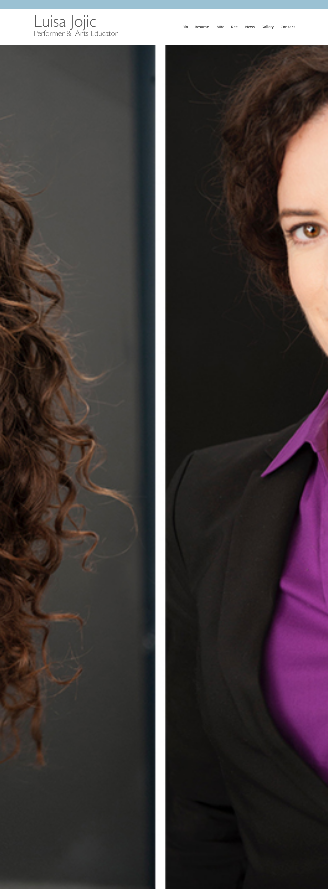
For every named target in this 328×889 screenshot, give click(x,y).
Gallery (267, 27)
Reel (235, 27)
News (250, 27)
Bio (185, 27)
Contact (288, 27)
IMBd (220, 27)
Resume (202, 27)
